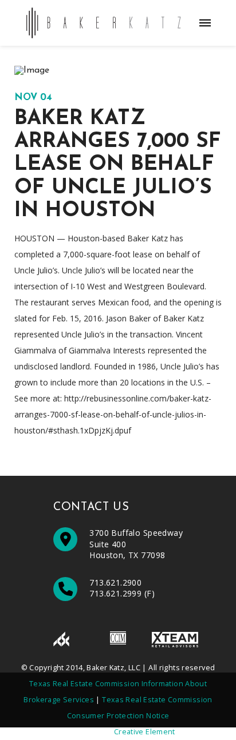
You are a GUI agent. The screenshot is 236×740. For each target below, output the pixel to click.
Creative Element (144, 732)
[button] (205, 22)
